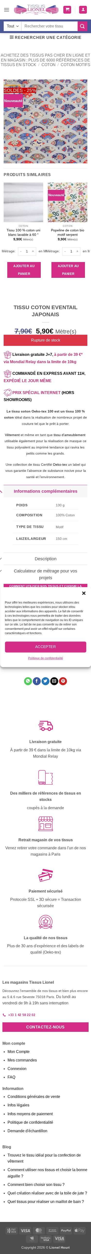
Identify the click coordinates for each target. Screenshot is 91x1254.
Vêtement (12, 435)
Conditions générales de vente (34, 1097)
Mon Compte (19, 1052)
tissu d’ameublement (69, 435)
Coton (48, 65)
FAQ (11, 1077)
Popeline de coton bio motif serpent (67, 232)
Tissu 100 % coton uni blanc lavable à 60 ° (23, 232)
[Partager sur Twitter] (45, 681)
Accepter (45, 647)
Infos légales (18, 1105)
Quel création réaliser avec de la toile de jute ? (47, 1193)
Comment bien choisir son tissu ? (36, 1185)
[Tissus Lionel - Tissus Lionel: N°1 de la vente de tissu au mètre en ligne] (36, 10)
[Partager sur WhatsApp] (28, 681)
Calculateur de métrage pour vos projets (45, 574)
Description (46, 558)
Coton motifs (75, 65)
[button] (83, 593)
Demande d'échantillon (27, 1131)
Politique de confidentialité (45, 658)
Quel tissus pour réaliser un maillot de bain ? (46, 1202)
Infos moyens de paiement (30, 1114)
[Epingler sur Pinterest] (63, 681)
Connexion (17, 1069)
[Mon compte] (83, 10)
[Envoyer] (82, 26)
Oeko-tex (60, 464)
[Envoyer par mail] (54, 681)
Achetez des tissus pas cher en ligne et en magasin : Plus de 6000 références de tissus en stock (45, 60)
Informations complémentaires (45, 491)
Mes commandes (22, 1060)
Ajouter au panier (23, 270)
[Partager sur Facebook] (37, 681)
